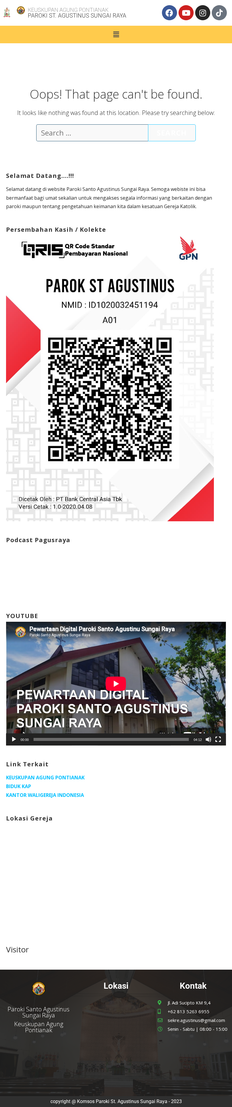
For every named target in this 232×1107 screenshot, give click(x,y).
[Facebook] (169, 12)
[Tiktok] (219, 12)
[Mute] (208, 739)
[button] (116, 34)
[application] (116, 684)
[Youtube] (186, 12)
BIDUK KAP (18, 786)
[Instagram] (202, 12)
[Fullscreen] (218, 739)
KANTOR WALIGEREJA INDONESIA (45, 795)
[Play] (14, 739)
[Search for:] (92, 133)
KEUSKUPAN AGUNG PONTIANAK (45, 777)
